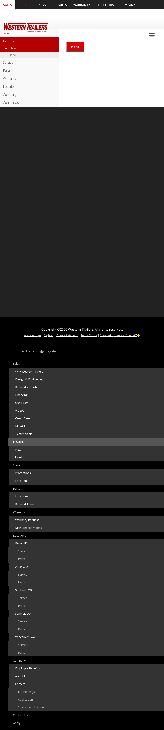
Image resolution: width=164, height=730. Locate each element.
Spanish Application (31, 707)
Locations (10, 86)
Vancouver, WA (25, 637)
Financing (21, 395)
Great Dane (22, 418)
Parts (7, 70)
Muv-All (20, 426)
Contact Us (13, 15)
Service (8, 62)
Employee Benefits (27, 668)
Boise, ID (21, 543)
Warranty (9, 78)
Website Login (32, 335)
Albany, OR (22, 567)
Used (12, 55)
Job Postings (26, 692)
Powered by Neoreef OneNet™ (118, 335)
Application (25, 699)
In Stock (8, 41)
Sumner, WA (23, 613)
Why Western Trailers (29, 371)
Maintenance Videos (28, 528)
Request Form (24, 504)
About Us (21, 676)
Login (29, 351)
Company (9, 94)
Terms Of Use (89, 335)
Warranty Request (27, 520)
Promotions (23, 473)
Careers (20, 684)
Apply (33, 15)
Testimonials (23, 434)
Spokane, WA (24, 590)
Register (48, 335)
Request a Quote (26, 387)
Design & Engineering (29, 379)
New (12, 48)
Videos (19, 410)
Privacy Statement (67, 335)
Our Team (22, 403)
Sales (7, 33)
